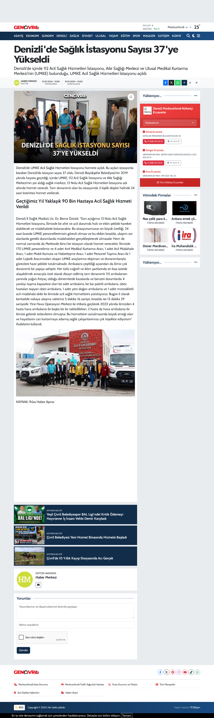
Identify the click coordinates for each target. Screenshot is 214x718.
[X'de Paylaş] (171, 82)
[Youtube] (185, 672)
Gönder (23, 650)
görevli (72, 234)
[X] (166, 672)
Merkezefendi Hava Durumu (33, 684)
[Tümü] (195, 95)
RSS (20, 707)
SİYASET (87, 36)
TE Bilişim (195, 707)
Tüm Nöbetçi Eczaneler (171, 182)
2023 (104, 304)
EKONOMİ (32, 36)
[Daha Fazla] (184, 82)
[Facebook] (160, 672)
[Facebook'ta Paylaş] (165, 82)
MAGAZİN (149, 36)
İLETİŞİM (163, 36)
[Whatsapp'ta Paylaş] (178, 82)
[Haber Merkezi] (25, 579)
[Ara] (189, 36)
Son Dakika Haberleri (28, 692)
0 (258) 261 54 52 (154, 163)
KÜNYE (176, 36)
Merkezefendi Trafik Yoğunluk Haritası (84, 684)
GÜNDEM (48, 36)
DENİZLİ (62, 36)
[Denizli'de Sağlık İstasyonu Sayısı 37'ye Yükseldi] (75, 127)
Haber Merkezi (46, 577)
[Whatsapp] (197, 672)
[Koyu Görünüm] (193, 36)
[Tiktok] (191, 672)
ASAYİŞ (18, 36)
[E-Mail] (38, 585)
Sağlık (50, 168)
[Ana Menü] (198, 36)
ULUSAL (100, 36)
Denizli (21, 168)
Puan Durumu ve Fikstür (125, 684)
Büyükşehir (92, 173)
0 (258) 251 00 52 (155, 141)
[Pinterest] (172, 672)
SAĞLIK (74, 36)
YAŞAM (113, 36)
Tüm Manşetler (167, 684)
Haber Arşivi (71, 692)
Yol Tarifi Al (175, 141)
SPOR (136, 36)
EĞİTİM (125, 36)
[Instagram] (179, 672)
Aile (109, 178)
